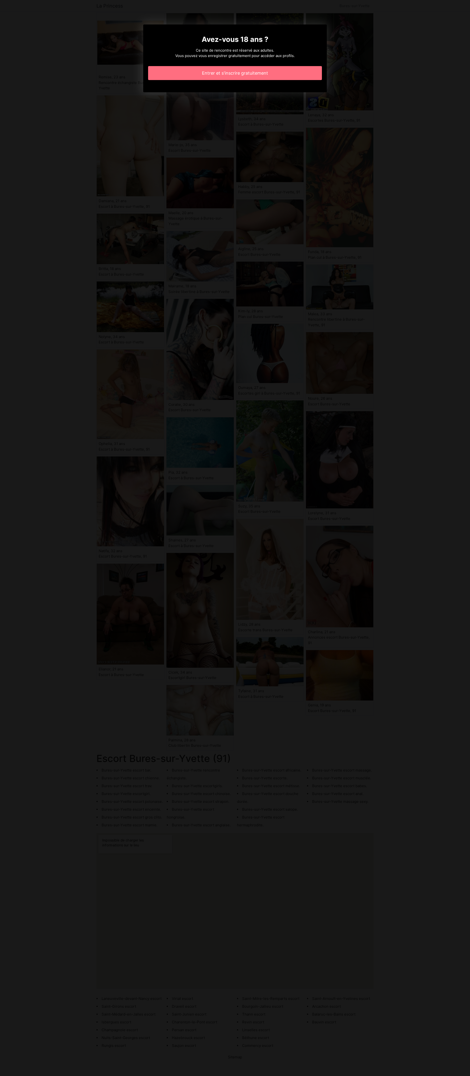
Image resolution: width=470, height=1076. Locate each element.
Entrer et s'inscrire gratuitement (235, 73)
